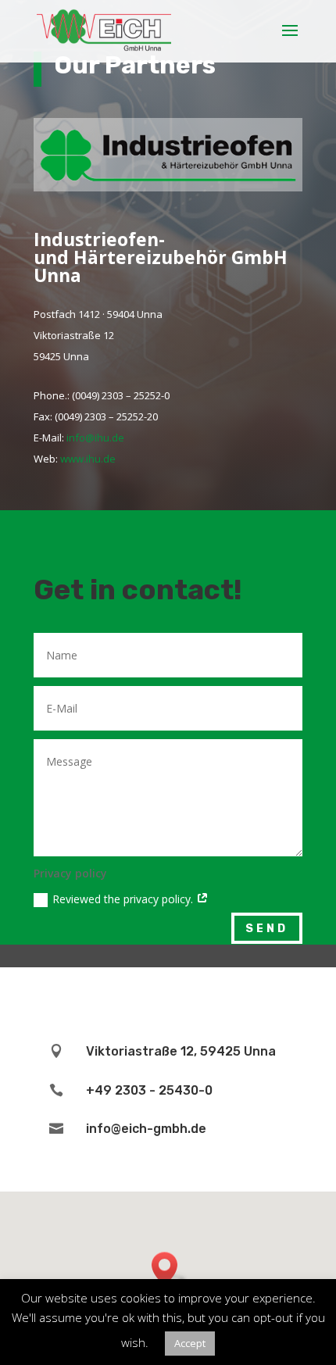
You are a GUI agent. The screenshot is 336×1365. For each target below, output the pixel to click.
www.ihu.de (88, 459)
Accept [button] (190, 1343)
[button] (169, 1268)
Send (266, 928)
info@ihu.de (95, 438)
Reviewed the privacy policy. (124, 899)
